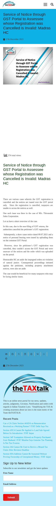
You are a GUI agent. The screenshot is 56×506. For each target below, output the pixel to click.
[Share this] (12, 354)
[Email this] (6, 354)
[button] (45, 4)
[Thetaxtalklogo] (9, 4)
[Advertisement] (28, 122)
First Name (8, 473)
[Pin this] (31, 354)
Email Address (9, 484)
